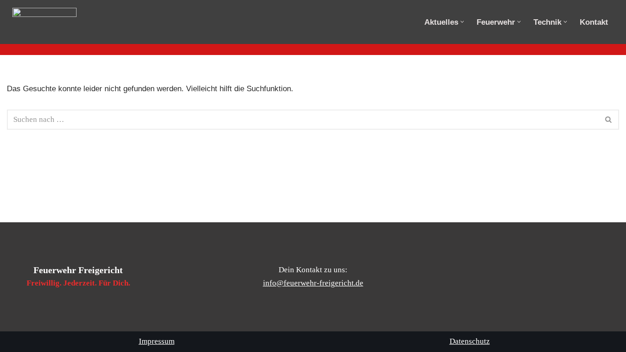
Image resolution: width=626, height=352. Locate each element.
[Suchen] (609, 120)
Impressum (157, 341)
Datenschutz (470, 341)
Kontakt (594, 22)
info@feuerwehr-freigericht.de (313, 283)
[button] (462, 21)
